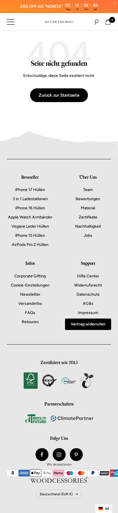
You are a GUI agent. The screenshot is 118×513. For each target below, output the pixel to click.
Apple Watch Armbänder (30, 217)
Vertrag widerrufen (88, 324)
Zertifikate (88, 217)
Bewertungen (88, 198)
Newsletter (30, 294)
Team (88, 189)
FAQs (30, 312)
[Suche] (96, 22)
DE (107, 509)
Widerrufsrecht (88, 285)
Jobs (88, 235)
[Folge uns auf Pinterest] (76, 454)
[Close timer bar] (115, 3)
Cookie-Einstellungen (30, 285)
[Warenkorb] (108, 22)
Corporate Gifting (30, 276)
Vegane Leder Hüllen (30, 226)
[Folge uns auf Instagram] (59, 454)
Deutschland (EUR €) (56, 494)
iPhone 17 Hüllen (30, 189)
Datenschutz (88, 294)
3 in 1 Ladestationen (30, 198)
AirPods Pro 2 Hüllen (30, 244)
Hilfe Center (88, 276)
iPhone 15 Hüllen (30, 235)
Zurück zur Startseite (59, 95)
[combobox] (103, 508)
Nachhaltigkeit (88, 226)
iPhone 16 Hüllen (30, 208)
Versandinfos (30, 303)
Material (88, 208)
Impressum (88, 312)
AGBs (88, 303)
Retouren (30, 321)
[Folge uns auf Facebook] (42, 454)
